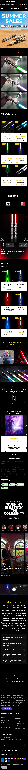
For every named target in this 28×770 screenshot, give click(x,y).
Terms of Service (19, 723)
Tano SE (20, 179)
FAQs (2, 722)
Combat (7, 157)
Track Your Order (5, 730)
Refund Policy (18, 718)
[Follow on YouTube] (16, 751)
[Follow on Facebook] (2, 751)
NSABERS (3, 249)
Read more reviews (14, 458)
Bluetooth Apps (5, 720)
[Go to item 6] (25, 245)
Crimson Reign (20, 331)
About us (3, 725)
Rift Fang (20, 307)
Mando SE (7, 135)
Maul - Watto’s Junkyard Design (12, 252)
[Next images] (26, 357)
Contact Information (7, 727)
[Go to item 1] (3, 245)
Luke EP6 (7, 179)
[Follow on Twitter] (6, 751)
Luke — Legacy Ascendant (8, 285)
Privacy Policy (19, 716)
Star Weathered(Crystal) (8, 308)
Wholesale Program (20, 728)
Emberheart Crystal (20, 285)
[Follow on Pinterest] (13, 751)
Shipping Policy (19, 721)
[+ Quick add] (12, 131)
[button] (13, 455)
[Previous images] (2, 357)
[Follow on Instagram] (9, 751)
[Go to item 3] (12, 245)
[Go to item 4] (16, 245)
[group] (14, 29)
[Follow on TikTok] (20, 751)
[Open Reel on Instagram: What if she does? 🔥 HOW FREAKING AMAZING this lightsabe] (12, 553)
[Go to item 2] (8, 245)
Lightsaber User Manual (5, 716)
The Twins (20, 135)
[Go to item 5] (21, 245)
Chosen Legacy (7, 331)
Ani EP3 (20, 157)
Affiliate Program (19, 726)
